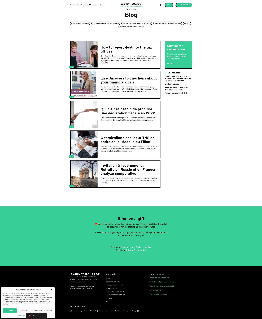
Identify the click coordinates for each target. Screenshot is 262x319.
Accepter (9, 311)
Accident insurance (172, 84)
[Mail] (91, 311)
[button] (52, 290)
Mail (94, 311)
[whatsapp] (127, 311)
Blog (71, 67)
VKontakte (122, 311)
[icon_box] (173, 73)
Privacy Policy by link (136, 250)
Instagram (76, 311)
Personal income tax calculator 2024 (162, 286)
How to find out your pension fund (161, 282)
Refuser (24, 311)
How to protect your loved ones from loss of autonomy (176, 88)
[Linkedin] (81, 311)
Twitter (112, 311)
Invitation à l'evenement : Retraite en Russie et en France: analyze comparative (128, 169)
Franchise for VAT (155, 290)
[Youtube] (137, 311)
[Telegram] (97, 311)
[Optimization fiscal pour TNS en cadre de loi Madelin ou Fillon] (84, 144)
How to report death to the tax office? (126, 49)
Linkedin (86, 311)
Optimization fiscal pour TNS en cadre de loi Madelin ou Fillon (128, 140)
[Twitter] (107, 311)
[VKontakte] (116, 311)
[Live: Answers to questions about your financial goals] (84, 84)
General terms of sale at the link (136, 247)
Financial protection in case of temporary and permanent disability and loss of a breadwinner (178, 78)
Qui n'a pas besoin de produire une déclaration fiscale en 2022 (128, 111)
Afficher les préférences (42, 311)
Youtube (143, 311)
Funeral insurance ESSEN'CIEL (176, 93)
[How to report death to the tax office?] (84, 54)
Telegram (102, 311)
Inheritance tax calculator (158, 294)
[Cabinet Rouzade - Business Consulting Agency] (85, 275)
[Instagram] (70, 311)
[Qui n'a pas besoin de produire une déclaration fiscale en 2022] (84, 114)
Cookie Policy (22, 315)
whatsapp (133, 311)
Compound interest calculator (159, 278)
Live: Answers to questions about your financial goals (129, 80)
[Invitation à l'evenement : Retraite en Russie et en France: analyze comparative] (84, 174)
